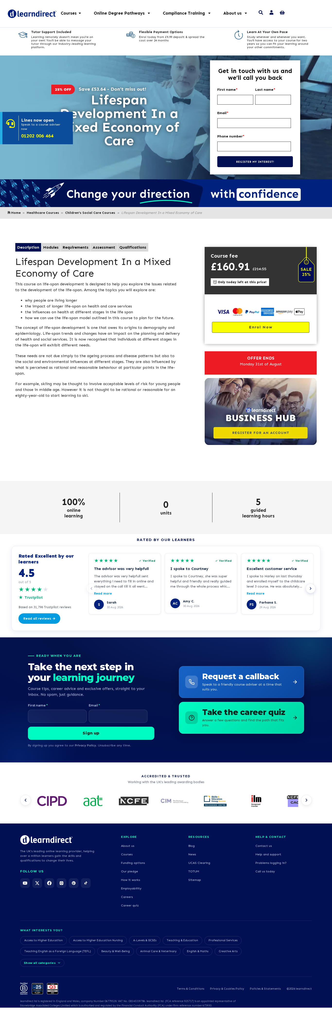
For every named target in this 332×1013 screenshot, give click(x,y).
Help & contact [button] (270, 837)
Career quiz (130, 905)
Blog (191, 846)
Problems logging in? (271, 863)
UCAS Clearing (199, 863)
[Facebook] (49, 883)
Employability (131, 888)
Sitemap (194, 880)
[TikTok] (86, 883)
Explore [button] (129, 837)
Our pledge (129, 871)
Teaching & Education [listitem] (182, 940)
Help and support (268, 854)
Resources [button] (199, 837)
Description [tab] (28, 247)
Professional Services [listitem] (223, 940)
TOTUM (193, 871)
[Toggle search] (261, 13)
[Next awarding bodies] (306, 800)
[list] (166, 801)
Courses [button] (69, 13)
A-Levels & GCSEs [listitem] (144, 940)
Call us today (265, 871)
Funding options (133, 863)
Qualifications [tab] (132, 247)
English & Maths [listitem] (197, 951)
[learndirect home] (46, 839)
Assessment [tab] (104, 247)
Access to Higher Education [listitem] (43, 940)
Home (16, 213)
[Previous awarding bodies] (25, 800)
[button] (124, 13)
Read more (103, 593)
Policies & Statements (265, 988)
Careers (127, 897)
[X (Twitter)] (37, 883)
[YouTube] (25, 883)
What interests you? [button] (41, 930)
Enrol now (260, 327)
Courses (126, 854)
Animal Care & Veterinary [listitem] (158, 951)
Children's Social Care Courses (90, 213)
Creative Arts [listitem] (228, 951)
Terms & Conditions (190, 988)
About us (127, 846)
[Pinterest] (74, 883)
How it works (130, 880)
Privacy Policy (85, 745)
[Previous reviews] (91, 588)
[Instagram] (61, 883)
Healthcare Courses (43, 213)
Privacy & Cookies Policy (227, 988)
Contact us (263, 846)
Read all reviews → (39, 618)
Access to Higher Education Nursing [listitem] (98, 940)
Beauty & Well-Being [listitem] (115, 951)
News (192, 854)
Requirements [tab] (75, 247)
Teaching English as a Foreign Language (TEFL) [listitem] (57, 951)
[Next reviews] (310, 588)
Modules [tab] (51, 247)
